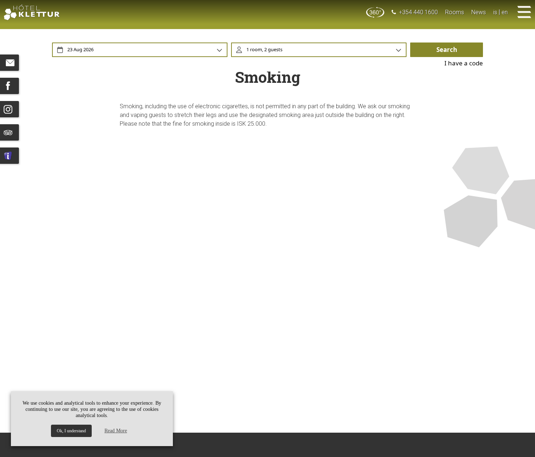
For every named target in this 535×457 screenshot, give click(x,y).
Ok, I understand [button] (71, 430)
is (495, 12)
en (505, 12)
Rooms (454, 12)
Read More (115, 430)
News (478, 12)
